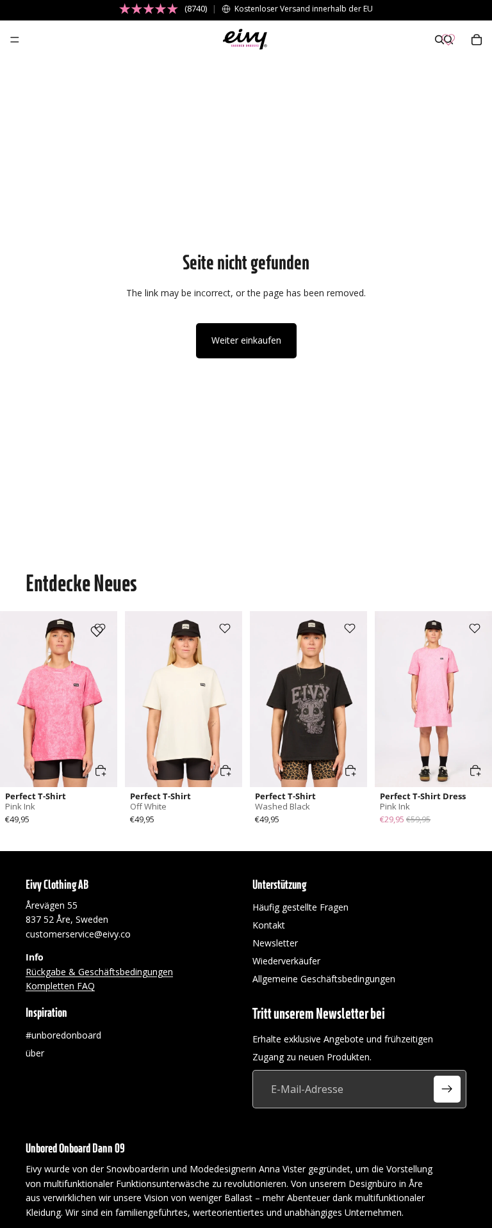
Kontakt (268, 925)
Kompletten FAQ (60, 986)
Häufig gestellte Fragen (300, 907)
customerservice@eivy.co (78, 934)
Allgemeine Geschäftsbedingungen (323, 979)
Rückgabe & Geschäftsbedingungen (99, 972)
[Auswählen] (100, 770)
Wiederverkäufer (286, 961)
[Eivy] (245, 39)
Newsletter (275, 943)
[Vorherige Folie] (14, 699)
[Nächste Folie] (103, 699)
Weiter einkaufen (246, 340)
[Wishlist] (448, 40)
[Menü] (14, 39)
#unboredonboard (63, 1036)
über (35, 1054)
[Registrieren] (447, 1089)
